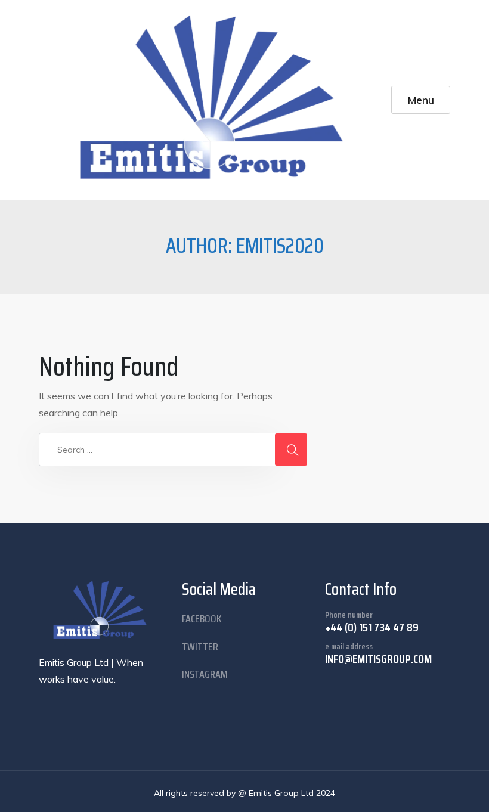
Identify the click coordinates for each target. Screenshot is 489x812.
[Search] (291, 449)
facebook (202, 618)
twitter (200, 647)
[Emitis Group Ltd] (215, 100)
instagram (205, 674)
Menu (421, 99)
